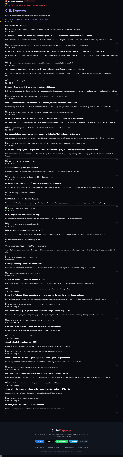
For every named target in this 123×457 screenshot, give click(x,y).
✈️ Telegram (73, 441)
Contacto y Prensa (83, 447)
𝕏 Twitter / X (50, 441)
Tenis (41, 19)
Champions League (33, 19)
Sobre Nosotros (39, 447)
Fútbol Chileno (16, 19)
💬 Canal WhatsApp (62, 441)
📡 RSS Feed (83, 441)
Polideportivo (48, 19)
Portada (8, 19)
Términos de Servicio (68, 447)
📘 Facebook (39, 441)
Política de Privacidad (53, 447)
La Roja (23, 19)
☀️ (6, 3)
